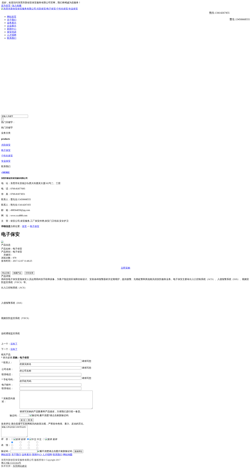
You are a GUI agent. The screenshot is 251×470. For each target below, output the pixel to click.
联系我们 (11, 38)
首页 (24, 226)
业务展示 (11, 23)
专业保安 (5, 161)
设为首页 (5, 5)
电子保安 (5, 150)
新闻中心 (11, 29)
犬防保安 (5, 145)
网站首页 (11, 16)
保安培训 (11, 32)
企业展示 (11, 26)
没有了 (13, 344)
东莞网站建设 (20, 466)
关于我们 (11, 19)
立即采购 (125, 268)
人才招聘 (11, 35)
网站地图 (67, 454)
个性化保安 (7, 155)
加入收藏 (16, 5)
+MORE (5, 172)
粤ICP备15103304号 (11, 463)
